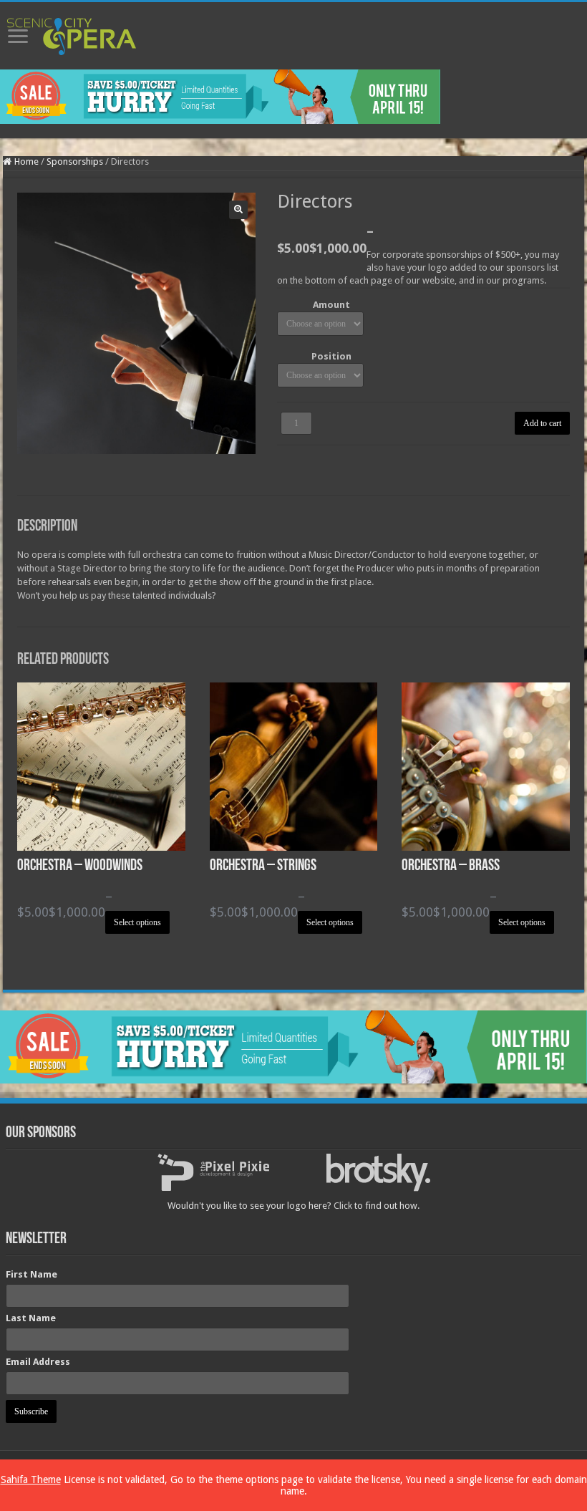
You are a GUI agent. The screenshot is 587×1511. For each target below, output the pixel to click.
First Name (31, 1274)
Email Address (38, 1361)
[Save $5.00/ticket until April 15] (220, 95)
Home (26, 161)
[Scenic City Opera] (71, 33)
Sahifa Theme (31, 1479)
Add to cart (542, 423)
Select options (137, 922)
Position (331, 356)
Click (343, 1205)
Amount (331, 304)
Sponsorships (75, 161)
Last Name (31, 1318)
